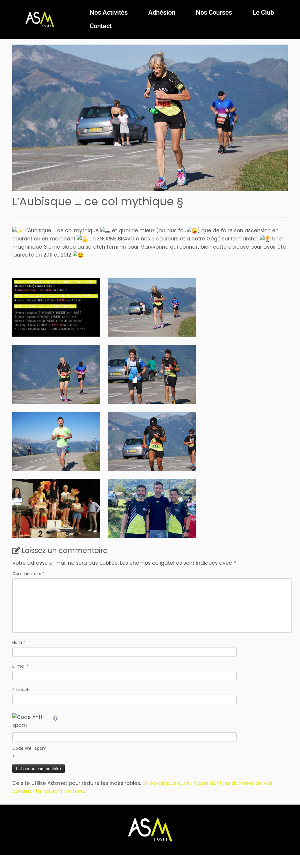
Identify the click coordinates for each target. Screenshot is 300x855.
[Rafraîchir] (55, 717)
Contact (101, 26)
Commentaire (28, 573)
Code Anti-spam (29, 748)
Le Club (263, 12)
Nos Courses (214, 12)
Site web (21, 690)
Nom (18, 642)
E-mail (20, 666)
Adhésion (161, 12)
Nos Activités (109, 12)
